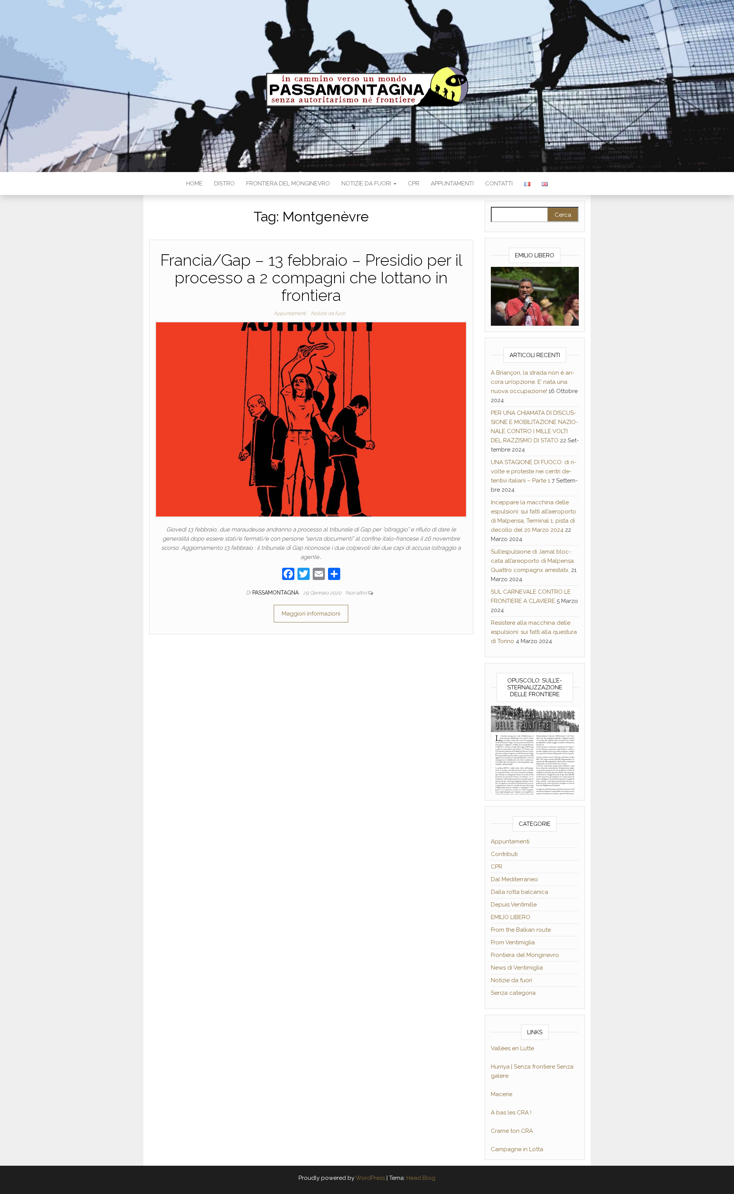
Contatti (499, 183)
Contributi (504, 854)
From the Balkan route (521, 929)
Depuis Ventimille (514, 904)
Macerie (501, 1094)
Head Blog (420, 1178)
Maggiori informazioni (311, 613)
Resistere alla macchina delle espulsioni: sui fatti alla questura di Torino (534, 632)
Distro (224, 183)
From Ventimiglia (513, 942)
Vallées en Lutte (512, 1048)
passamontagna (276, 593)
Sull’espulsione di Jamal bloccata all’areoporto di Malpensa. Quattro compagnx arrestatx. (533, 560)
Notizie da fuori (367, 183)
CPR (413, 183)
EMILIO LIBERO (510, 917)
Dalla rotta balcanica (519, 892)
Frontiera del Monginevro (288, 183)
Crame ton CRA (512, 1130)
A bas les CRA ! (511, 1112)
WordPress (370, 1178)
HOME (194, 183)
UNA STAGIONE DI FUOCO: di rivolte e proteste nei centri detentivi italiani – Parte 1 (533, 471)
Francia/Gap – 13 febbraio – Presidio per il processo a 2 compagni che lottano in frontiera (311, 278)
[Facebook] (288, 575)
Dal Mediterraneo (514, 879)
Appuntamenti (452, 183)
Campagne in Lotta (517, 1149)
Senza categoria (513, 992)
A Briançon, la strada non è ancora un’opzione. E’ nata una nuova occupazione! (533, 382)
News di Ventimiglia (517, 967)
